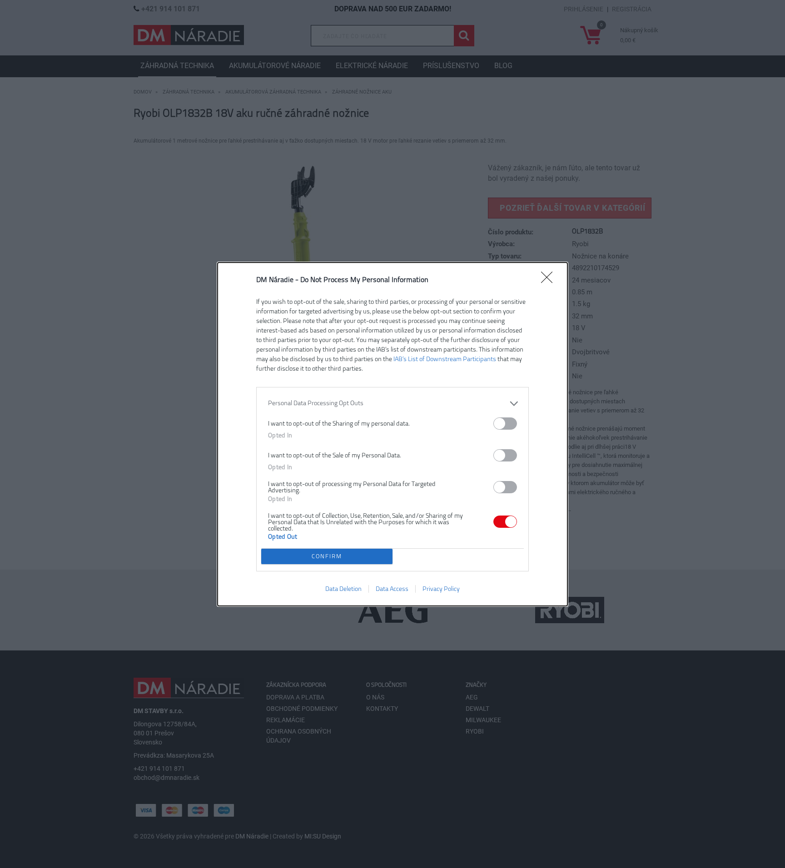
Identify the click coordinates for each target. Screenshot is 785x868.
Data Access (392, 589)
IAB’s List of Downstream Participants (444, 359)
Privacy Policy (441, 589)
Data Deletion (343, 589)
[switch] (505, 423)
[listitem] (392, 403)
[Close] (549, 280)
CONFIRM (327, 556)
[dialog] (392, 434)
